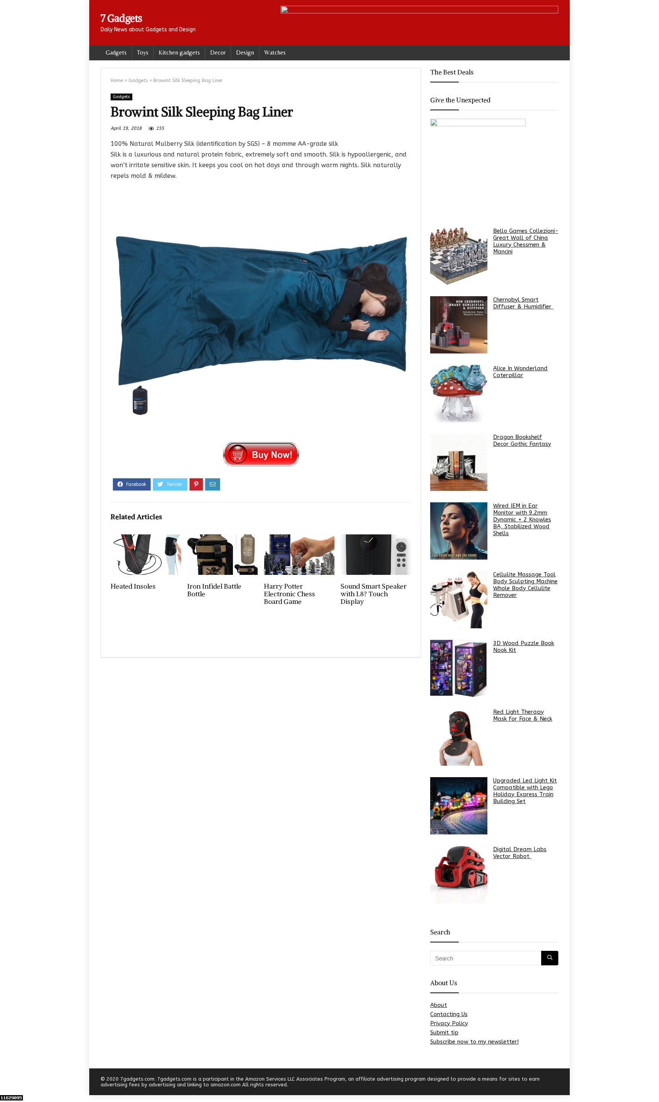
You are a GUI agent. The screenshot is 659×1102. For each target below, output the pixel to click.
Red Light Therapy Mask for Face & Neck (522, 715)
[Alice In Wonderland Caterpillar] (458, 393)
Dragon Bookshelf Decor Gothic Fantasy (522, 440)
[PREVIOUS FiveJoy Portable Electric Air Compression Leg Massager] (7, 1083)
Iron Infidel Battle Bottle (214, 590)
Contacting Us (449, 1014)
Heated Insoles (133, 586)
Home (117, 80)
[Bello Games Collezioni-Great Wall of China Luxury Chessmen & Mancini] (458, 256)
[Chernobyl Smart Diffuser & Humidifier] (458, 324)
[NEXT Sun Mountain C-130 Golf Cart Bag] (651, 1083)
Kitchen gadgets (179, 52)
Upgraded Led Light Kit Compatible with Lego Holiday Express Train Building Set (525, 791)
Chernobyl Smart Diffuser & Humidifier (523, 303)
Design (245, 52)
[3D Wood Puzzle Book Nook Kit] (458, 668)
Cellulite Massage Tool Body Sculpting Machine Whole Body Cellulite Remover (525, 585)
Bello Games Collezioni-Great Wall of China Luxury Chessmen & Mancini (525, 241)
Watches (275, 52)
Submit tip (444, 1032)
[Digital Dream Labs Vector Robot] (458, 874)
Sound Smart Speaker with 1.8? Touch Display (374, 594)
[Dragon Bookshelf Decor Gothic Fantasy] (458, 462)
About (438, 1005)
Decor (218, 52)
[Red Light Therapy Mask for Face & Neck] (458, 737)
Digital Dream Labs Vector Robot (519, 853)
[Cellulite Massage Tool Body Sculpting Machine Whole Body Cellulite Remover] (458, 599)
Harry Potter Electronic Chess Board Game (289, 594)
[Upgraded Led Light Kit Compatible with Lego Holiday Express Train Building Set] (458, 805)
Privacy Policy (449, 1023)
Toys (142, 52)
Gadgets (116, 52)
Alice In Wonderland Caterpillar (520, 372)
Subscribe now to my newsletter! (474, 1041)
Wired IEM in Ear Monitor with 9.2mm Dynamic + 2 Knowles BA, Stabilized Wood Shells (522, 519)
